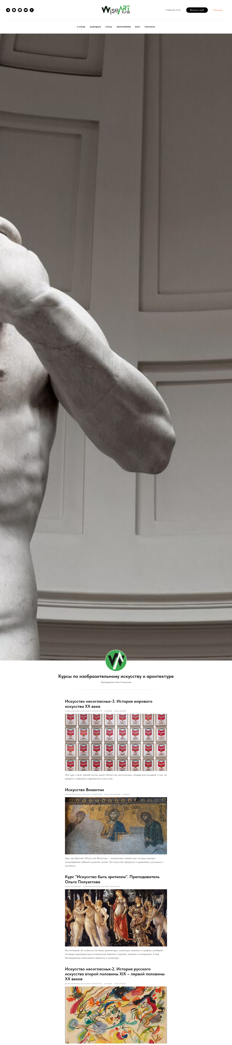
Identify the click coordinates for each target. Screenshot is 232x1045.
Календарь (95, 27)
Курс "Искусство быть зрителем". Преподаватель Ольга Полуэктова (112, 879)
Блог (137, 27)
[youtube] (26, 10)
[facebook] (32, 10)
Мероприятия (124, 27)
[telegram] (8, 10)
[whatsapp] (20, 10)
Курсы (109, 27)
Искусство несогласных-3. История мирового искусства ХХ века (108, 704)
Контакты (150, 27)
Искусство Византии (84, 789)
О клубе (81, 27)
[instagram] (14, 10)
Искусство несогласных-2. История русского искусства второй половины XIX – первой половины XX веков (115, 973)
